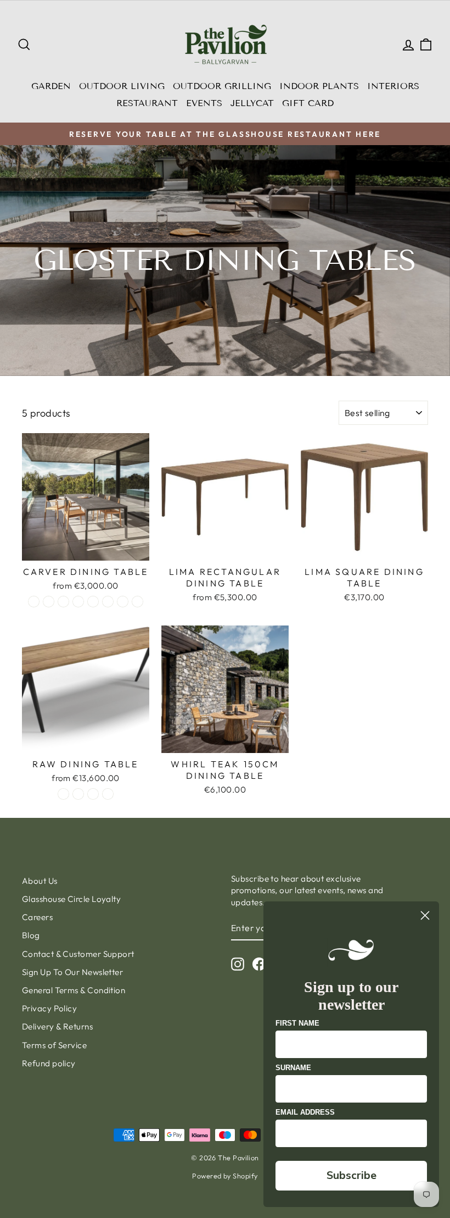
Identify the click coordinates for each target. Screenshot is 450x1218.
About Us (40, 881)
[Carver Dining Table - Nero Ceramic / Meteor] (34, 601)
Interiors (393, 86)
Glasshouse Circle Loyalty (71, 899)
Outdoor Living (122, 86)
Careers (37, 917)
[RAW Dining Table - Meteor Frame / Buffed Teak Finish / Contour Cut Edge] (63, 794)
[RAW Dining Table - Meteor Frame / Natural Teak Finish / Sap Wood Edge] (108, 794)
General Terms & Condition (73, 990)
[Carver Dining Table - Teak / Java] (108, 601)
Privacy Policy (49, 1008)
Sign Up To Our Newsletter (72, 972)
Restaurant (147, 103)
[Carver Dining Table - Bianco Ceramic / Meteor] (63, 601)
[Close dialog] (425, 915)
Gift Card (308, 103)
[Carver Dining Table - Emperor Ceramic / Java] (93, 601)
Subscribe (351, 1175)
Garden (51, 86)
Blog (31, 935)
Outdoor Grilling (222, 86)
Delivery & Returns (57, 1026)
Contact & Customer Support (78, 954)
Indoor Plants (319, 86)
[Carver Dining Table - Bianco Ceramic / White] (78, 601)
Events (204, 103)
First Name (297, 1023)
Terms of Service (54, 1045)
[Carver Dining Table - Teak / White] (137, 601)
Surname (293, 1068)
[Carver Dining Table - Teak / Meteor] (122, 601)
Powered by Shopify (224, 1175)
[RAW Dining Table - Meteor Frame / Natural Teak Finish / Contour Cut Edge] (93, 794)
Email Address (305, 1112)
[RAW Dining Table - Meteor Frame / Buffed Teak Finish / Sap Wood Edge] (78, 794)
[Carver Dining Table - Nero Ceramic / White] (48, 601)
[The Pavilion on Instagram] (237, 963)
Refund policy (49, 1063)
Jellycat (252, 103)
